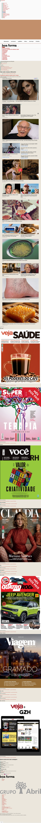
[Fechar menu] (7, 61)
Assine (37, 30)
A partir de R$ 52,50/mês (8, 694)
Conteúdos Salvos (10, 67)
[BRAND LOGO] (9, 46)
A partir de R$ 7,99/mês (8, 385)
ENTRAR (30, 31)
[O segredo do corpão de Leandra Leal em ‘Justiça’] (20, 73)
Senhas (6, 69)
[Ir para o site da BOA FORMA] (20, 23)
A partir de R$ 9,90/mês (8, 699)
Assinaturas (7, 66)
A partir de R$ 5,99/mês (8, 689)
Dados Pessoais (9, 68)
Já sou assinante (6, 48)
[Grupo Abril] (2, 0)
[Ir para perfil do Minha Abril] (20, 63)
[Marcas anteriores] (0, 1)
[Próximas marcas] (0, 19)
